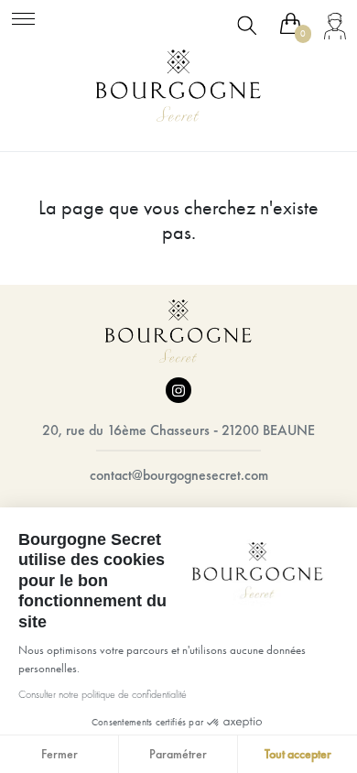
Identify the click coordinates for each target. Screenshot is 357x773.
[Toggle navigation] (23, 16)
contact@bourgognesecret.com (179, 474)
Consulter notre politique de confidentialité (102, 694)
